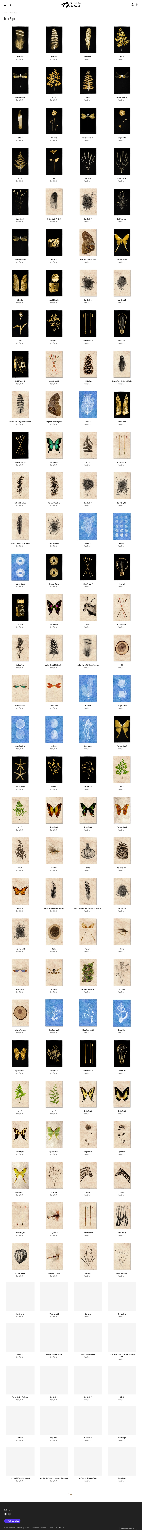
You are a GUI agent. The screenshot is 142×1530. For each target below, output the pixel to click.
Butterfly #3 (88, 1111)
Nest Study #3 (88, 503)
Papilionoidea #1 (122, 259)
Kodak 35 (54, 259)
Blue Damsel (20, 989)
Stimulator (54, 867)
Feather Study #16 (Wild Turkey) (20, 543)
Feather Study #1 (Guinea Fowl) (54, 665)
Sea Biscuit (54, 746)
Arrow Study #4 (122, 624)
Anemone (54, 137)
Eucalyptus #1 (54, 786)
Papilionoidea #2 (122, 827)
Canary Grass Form (121, 1273)
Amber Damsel (54, 705)
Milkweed (122, 989)
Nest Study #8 (122, 908)
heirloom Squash (20, 1273)
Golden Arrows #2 (88, 340)
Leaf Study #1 (20, 867)
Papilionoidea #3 (122, 746)
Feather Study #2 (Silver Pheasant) (54, 908)
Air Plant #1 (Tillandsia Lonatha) (20, 1478)
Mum (54, 178)
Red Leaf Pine (122, 1314)
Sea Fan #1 (88, 543)
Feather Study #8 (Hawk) (88, 1354)
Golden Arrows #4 (20, 462)
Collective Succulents (87, 989)
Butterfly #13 (20, 908)
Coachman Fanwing (54, 1273)
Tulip (20, 340)
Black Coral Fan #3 (88, 1030)
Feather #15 (20, 56)
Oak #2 (122, 1397)
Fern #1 (88, 462)
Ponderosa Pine (122, 867)
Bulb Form (54, 1192)
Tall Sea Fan (88, 705)
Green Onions (122, 1232)
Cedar (54, 949)
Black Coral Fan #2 (20, 1518)
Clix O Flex (20, 624)
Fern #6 (20, 1111)
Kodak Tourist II (20, 381)
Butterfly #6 (20, 1151)
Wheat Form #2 (122, 178)
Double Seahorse (122, 1518)
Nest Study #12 (20, 949)
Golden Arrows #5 (88, 584)
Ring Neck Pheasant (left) (88, 259)
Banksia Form (20, 665)
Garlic (88, 867)
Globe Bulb (122, 584)
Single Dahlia (122, 137)
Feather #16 (88, 56)
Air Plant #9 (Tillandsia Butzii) (88, 1478)
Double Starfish (20, 786)
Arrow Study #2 (122, 462)
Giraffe (122, 1192)
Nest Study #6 (54, 1397)
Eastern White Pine (20, 503)
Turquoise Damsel (20, 705)
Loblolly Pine (88, 381)
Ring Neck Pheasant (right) (54, 421)
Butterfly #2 (54, 624)
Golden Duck (122, 421)
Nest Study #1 (88, 219)
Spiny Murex (88, 746)
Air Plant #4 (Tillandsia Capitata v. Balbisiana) (54, 1478)
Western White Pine (54, 503)
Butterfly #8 (88, 827)
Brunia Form (20, 1314)
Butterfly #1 (54, 462)
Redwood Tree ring (20, 1030)
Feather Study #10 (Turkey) (20, 1397)
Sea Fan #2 (88, 421)
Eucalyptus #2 (88, 786)
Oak (122, 665)
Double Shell (88, 1518)
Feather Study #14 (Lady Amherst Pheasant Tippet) (122, 1355)
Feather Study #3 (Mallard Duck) (122, 381)
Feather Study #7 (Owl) (54, 219)
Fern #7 (54, 97)
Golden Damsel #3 (20, 259)
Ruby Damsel (54, 1437)
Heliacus (121, 543)
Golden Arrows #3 (88, 1070)
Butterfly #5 (122, 1111)
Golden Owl (20, 300)
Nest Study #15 (121, 503)
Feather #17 (54, 56)
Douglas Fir (20, 1354)
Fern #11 (88, 97)
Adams (122, 949)
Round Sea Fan (54, 1518)
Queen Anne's (20, 219)
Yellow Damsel (88, 1437)
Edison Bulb (121, 340)
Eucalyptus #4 (54, 1070)
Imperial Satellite (54, 300)
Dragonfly (54, 989)
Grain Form (88, 1273)
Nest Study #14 (54, 543)
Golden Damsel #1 (122, 97)
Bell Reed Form (122, 219)
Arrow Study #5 (54, 381)
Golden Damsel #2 (20, 97)
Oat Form (88, 178)
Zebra (88, 1192)
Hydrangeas (122, 1151)
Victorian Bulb (122, 1070)
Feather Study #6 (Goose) (54, 1354)
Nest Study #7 (88, 1397)
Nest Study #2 (88, 300)
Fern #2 (54, 1111)
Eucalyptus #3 (54, 340)
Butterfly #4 (54, 827)
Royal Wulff (54, 1232)
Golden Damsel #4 (87, 137)
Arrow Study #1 (20, 1232)
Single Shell (121, 1030)
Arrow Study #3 (88, 1232)
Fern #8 (122, 56)
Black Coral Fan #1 (54, 1030)
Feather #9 (20, 137)
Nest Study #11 (121, 300)
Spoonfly (88, 949)
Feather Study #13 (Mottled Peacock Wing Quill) (88, 908)
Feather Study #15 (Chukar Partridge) (88, 665)
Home (6, 13)
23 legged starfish (122, 705)
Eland (88, 624)
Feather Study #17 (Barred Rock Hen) (20, 421)
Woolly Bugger (122, 1437)
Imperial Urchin (20, 584)
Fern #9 (20, 178)
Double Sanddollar (20, 746)
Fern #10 (20, 1437)
